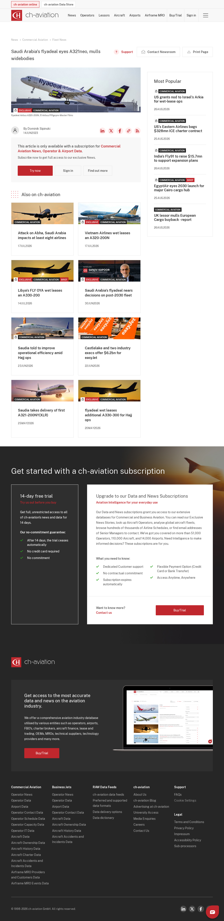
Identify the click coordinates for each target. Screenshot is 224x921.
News (72, 15)
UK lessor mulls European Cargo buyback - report (175, 217)
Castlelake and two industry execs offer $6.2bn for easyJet (108, 353)
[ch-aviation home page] (35, 15)
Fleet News (59, 39)
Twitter (192, 909)
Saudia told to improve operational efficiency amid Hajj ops (40, 353)
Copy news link (128, 131)
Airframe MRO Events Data (30, 883)
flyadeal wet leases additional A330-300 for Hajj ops (108, 415)
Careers (139, 824)
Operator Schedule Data (28, 818)
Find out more (98, 170)
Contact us (104, 612)
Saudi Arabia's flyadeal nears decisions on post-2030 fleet (109, 292)
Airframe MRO (155, 15)
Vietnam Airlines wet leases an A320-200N (107, 235)
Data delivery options (107, 812)
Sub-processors (185, 846)
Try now (35, 170)
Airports (134, 15)
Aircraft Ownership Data (28, 843)
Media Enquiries (144, 818)
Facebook (120, 131)
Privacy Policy (184, 828)
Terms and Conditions (189, 822)
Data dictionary (103, 818)
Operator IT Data (22, 830)
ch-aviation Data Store (58, 4)
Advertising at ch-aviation (151, 806)
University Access (145, 812)
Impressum (182, 834)
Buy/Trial (175, 15)
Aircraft (119, 15)
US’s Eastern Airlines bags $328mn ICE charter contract (178, 129)
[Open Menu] (205, 15)
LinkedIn (102, 131)
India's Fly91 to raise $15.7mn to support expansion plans (178, 158)
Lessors (104, 15)
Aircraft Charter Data (26, 855)
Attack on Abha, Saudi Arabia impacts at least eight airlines (42, 235)
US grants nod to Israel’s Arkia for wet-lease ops (178, 99)
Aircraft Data (20, 836)
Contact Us (141, 830)
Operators (87, 15)
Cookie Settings (185, 800)
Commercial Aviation (35, 39)
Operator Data (21, 800)
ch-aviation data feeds (108, 794)
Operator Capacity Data (27, 824)
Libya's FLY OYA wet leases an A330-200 (40, 292)
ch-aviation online (25, 4)
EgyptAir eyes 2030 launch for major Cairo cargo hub (179, 188)
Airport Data (19, 806)
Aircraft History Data (25, 848)
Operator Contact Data (27, 812)
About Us (139, 794)
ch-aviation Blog (144, 800)
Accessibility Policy (187, 840)
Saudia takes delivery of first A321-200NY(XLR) (41, 412)
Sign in (191, 15)
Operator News (21, 794)
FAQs (178, 794)
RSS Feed (137, 131)
